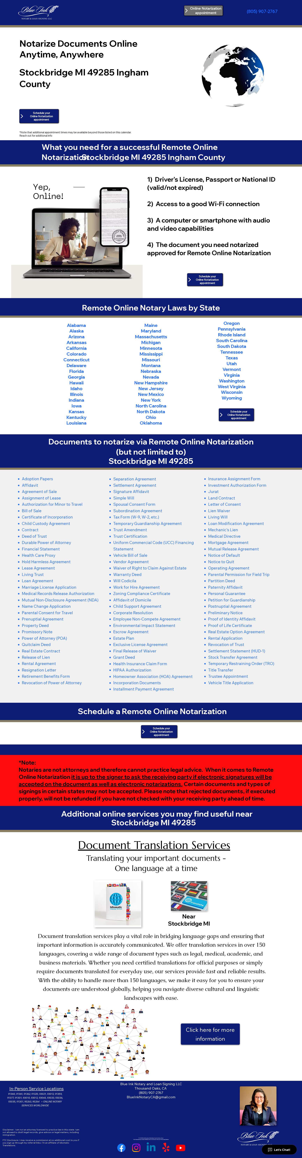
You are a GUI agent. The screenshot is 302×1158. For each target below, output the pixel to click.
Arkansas (77, 342)
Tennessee (231, 352)
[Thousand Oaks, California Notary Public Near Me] (151, 1147)
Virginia (232, 375)
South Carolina (231, 340)
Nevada (151, 377)
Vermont (231, 369)
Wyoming (232, 398)
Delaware (76, 365)
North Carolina (151, 405)
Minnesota (151, 348)
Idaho (76, 388)
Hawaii (76, 382)
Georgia (76, 377)
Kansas (76, 411)
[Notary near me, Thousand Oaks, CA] (165, 1147)
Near (189, 916)
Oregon (232, 323)
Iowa (76, 405)
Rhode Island (231, 334)
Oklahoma (151, 423)
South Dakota (231, 346)
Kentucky (76, 417)
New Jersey (151, 388)
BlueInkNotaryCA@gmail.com (151, 1097)
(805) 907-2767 (262, 11)
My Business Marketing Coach (150, 1138)
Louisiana (76, 423)
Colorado (77, 354)
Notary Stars (160, 1138)
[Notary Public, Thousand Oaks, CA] (121, 1147)
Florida (76, 371)
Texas (232, 357)
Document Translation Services (154, 845)
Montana (151, 365)
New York (151, 400)
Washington (232, 380)
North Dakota (151, 411)
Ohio (151, 417)
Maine (150, 325)
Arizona (76, 336)
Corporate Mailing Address (235, 1154)
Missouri (151, 359)
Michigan (151, 342)
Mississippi (151, 354)
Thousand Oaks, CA (151, 1088)
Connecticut (76, 359)
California (76, 348)
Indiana (76, 400)
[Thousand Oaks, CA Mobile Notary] (180, 1147)
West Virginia (232, 386)
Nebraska (151, 371)
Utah (231, 363)
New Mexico (151, 394)
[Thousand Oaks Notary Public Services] (136, 1147)
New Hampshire (151, 382)
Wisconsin (232, 392)
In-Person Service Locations (36, 1088)
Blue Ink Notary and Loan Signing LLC (151, 1084)
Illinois (76, 394)
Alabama (76, 325)
